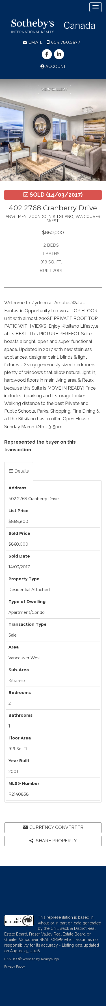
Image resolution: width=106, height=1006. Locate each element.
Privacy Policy (14, 966)
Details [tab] (21, 471)
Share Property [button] (56, 840)
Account (55, 66)
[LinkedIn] (59, 54)
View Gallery (55, 89)
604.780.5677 (65, 42)
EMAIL (34, 42)
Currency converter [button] (56, 827)
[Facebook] (47, 54)
